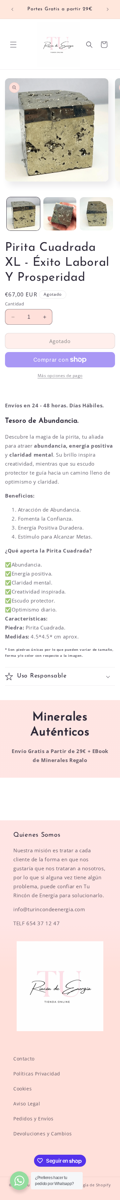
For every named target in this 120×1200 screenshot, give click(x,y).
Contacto (24, 1058)
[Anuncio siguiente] (107, 9)
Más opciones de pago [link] (60, 375)
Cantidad (14, 304)
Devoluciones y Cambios (42, 1133)
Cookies (22, 1088)
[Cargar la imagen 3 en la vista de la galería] (96, 213)
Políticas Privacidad (36, 1073)
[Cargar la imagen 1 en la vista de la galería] (23, 213)
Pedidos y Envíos (33, 1118)
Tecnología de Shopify (89, 1184)
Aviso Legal (26, 1103)
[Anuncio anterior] (12, 9)
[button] (13, 44)
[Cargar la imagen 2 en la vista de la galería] (60, 213)
